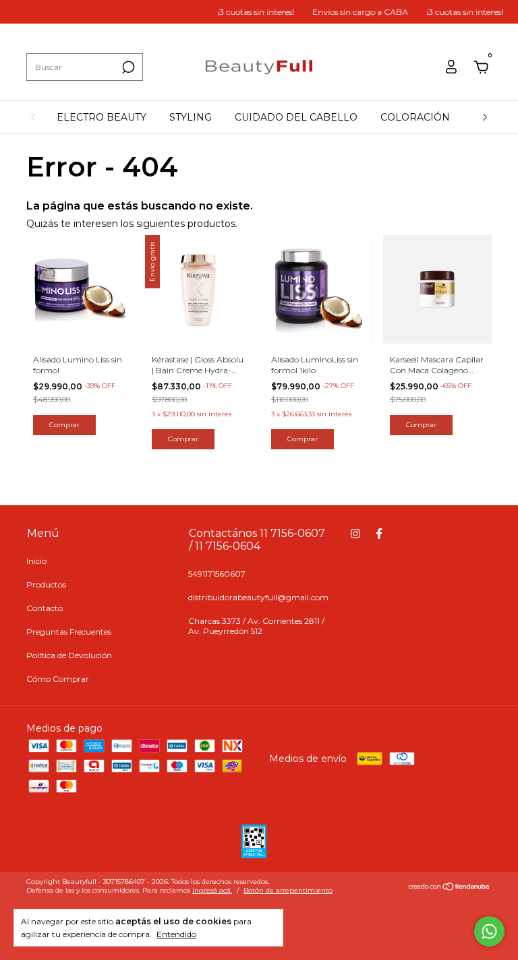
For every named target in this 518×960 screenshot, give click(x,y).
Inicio (36, 561)
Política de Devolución (69, 655)
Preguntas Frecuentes (68, 632)
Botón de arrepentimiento (288, 890)
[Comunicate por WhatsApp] (489, 931)
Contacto (44, 608)
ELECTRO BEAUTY (101, 117)
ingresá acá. (212, 890)
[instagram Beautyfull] (355, 533)
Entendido (176, 934)
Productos (46, 584)
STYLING (190, 117)
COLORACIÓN (415, 117)
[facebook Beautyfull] (379, 533)
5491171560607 (217, 574)
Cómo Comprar (57, 679)
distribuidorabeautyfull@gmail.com (258, 597)
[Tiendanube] (449, 888)
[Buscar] (127, 67)
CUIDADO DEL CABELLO (296, 117)
